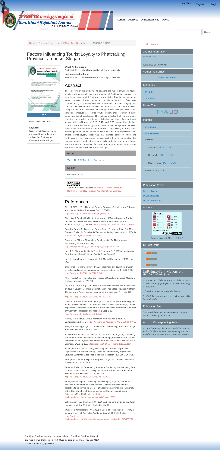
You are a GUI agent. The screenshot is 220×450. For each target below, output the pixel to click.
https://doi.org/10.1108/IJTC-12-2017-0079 (114, 224)
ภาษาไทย (150, 98)
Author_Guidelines (167, 77)
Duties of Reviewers (153, 200)
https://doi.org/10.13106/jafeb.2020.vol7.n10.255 (88, 377)
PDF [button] (44, 115)
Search (207, 32)
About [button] (165, 19)
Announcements (150, 19)
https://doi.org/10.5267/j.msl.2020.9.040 (84, 273)
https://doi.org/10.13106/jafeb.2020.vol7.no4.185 (88, 297)
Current (121, 19)
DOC (169, 147)
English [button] (184, 3)
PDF (161, 147)
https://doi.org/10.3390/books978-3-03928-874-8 (112, 322)
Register (200, 4)
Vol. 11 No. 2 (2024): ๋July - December (68, 43)
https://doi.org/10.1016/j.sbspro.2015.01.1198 (110, 344)
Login (214, 4)
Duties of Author (151, 191)
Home (32, 43)
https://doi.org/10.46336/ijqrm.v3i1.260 (83, 314)
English (149, 92)
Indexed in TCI (150, 56)
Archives (133, 19)
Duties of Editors (151, 195)
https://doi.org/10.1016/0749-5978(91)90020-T (87, 213)
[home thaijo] (167, 111)
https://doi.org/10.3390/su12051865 (84, 235)
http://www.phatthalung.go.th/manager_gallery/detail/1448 (92, 246)
